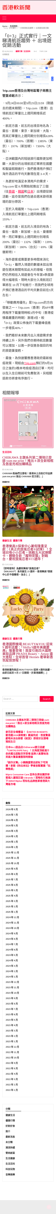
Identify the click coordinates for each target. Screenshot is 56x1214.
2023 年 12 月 (12, 982)
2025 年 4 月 (12, 895)
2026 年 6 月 (12, 820)
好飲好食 (10, 1125)
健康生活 (7, 638)
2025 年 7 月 (12, 879)
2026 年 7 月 (12, 814)
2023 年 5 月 (12, 1019)
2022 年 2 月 (12, 1084)
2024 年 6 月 (12, 949)
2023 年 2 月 (12, 1036)
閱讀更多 (6, 678)
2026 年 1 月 (12, 847)
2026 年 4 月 (12, 830)
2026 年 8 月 (12, 809)
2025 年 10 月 (12, 863)
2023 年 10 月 (12, 992)
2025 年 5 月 (12, 890)
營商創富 (10, 1152)
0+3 (35, 51)
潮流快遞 (10, 1147)
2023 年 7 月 (12, 1009)
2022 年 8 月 (12, 1068)
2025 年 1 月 (12, 911)
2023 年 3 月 (12, 1030)
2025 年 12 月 (12, 852)
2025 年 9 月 (12, 868)
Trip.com (43, 51)
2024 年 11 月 (12, 922)
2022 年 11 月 (12, 1052)
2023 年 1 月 (12, 1041)
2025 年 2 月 (12, 906)
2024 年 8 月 (12, 938)
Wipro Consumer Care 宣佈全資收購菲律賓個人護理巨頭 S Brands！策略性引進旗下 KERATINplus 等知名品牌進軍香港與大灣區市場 (28, 779)
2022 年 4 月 (12, 1073)
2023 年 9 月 (12, 998)
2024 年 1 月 (12, 976)
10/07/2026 (8, 666)
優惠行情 (19, 51)
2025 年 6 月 (12, 884)
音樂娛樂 (10, 1174)
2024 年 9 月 (12, 933)
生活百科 (26, 51)
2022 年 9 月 (12, 1062)
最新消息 (10, 1136)
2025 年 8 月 (12, 874)
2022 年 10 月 (12, 1057)
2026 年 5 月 (12, 825)
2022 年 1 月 (12, 1089)
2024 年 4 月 (12, 960)
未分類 (9, 1142)
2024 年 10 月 (12, 928)
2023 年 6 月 (12, 1014)
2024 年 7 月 (12, 944)
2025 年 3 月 (12, 901)
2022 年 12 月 (12, 1046)
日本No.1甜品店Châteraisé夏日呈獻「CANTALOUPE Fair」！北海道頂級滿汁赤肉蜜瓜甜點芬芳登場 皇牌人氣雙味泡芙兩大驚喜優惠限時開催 (27, 752)
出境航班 (5, 54)
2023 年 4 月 (12, 1025)
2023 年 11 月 (12, 987)
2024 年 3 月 (12, 965)
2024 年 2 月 (12, 971)
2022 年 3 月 (12, 1079)
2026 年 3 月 (12, 836)
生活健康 (10, 1158)
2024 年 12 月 (12, 917)
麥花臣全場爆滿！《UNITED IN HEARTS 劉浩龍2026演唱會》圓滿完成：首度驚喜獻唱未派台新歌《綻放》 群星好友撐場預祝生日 (28, 736)
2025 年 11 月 (12, 857)
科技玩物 (10, 1169)
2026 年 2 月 (12, 841)
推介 (8, 1131)
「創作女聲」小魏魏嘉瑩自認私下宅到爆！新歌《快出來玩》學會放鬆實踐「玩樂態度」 (28, 765)
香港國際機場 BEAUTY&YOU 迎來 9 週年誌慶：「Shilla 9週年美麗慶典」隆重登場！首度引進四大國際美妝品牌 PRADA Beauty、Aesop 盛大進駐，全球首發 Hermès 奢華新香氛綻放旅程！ (27, 652)
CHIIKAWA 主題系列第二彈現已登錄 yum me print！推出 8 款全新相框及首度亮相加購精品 (27, 723)
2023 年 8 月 (12, 1003)
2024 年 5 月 (12, 955)
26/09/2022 (8, 51)
